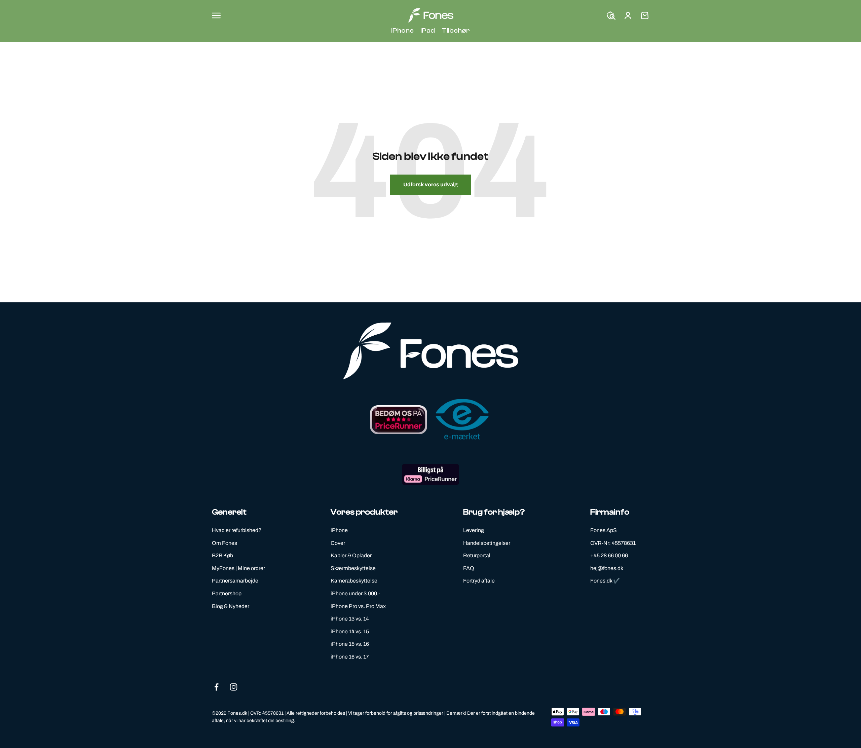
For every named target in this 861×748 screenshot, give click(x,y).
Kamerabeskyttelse (354, 581)
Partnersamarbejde (235, 581)
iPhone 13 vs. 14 (350, 619)
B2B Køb (222, 555)
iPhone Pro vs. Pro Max (358, 606)
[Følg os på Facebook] (216, 686)
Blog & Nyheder (230, 606)
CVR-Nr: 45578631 (613, 543)
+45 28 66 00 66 (609, 555)
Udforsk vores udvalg (430, 184)
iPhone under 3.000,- (355, 593)
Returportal (476, 555)
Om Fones (224, 543)
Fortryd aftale (479, 581)
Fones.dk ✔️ (605, 581)
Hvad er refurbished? (236, 530)
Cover (338, 543)
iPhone (402, 30)
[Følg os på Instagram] (233, 686)
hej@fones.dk (606, 568)
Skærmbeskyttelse (353, 568)
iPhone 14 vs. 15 (350, 631)
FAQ (468, 568)
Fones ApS (603, 530)
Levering (473, 530)
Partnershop (226, 593)
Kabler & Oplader (351, 555)
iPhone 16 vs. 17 (350, 657)
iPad (427, 30)
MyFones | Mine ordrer (238, 568)
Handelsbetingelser (486, 543)
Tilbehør (456, 30)
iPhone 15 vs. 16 (350, 644)
